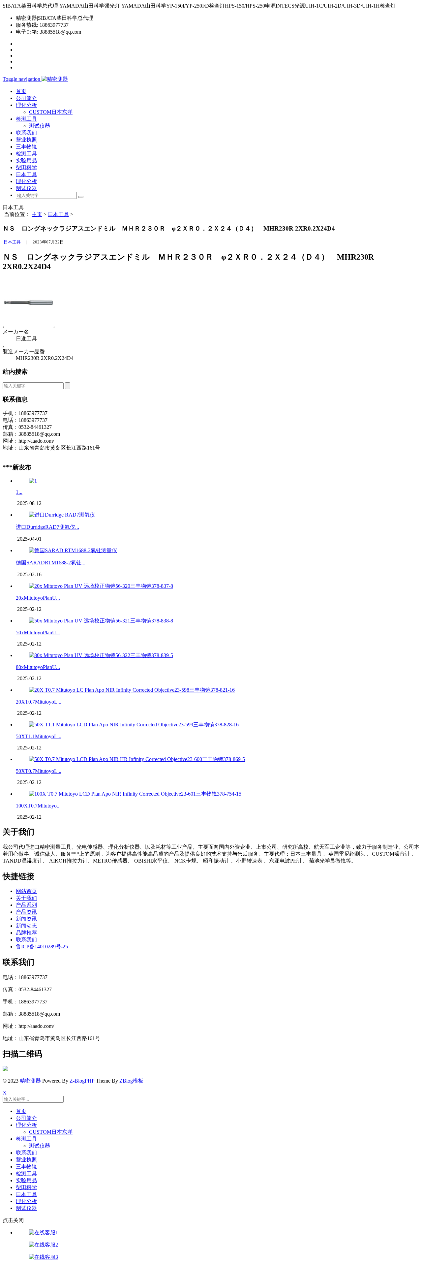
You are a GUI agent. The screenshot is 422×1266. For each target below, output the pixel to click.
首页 (21, 91)
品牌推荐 (26, 932)
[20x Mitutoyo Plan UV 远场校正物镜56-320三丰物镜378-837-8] (101, 586)
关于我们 (26, 898)
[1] (33, 481)
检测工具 (26, 153)
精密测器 (30, 1081)
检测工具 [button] (26, 119)
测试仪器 (39, 126)
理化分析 (26, 181)
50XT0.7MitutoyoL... (38, 771)
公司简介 (26, 98)
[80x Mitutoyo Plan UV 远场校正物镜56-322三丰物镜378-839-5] (101, 655)
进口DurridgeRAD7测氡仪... (47, 527)
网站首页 (26, 891)
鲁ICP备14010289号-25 (42, 946)
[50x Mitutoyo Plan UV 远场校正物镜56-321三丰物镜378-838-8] (101, 620)
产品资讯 (26, 912)
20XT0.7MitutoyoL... (38, 702)
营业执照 (26, 139)
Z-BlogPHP (82, 1081)
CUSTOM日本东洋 (51, 112)
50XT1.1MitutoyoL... (38, 736)
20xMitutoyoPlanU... (38, 598)
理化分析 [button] (26, 105)
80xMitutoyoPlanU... (38, 667)
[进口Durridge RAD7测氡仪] (62, 515)
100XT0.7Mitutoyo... (38, 805)
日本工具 (26, 174)
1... (19, 492)
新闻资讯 (26, 919)
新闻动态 (26, 926)
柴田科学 (26, 167)
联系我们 (26, 133)
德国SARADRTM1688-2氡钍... (50, 562)
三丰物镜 (26, 146)
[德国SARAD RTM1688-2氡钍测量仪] (73, 550)
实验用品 (26, 160)
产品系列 (26, 905)
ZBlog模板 (131, 1081)
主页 (37, 214)
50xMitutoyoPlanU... (38, 632)
